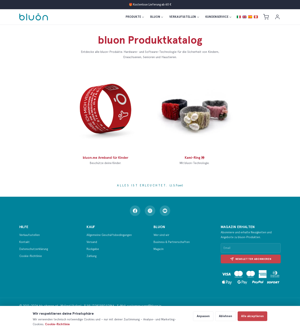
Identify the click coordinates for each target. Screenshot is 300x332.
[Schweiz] (256, 17)
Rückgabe (93, 249)
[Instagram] (150, 210)
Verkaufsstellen (182, 16)
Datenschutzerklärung (33, 249)
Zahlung (91, 256)
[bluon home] (33, 17)
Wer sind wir (161, 235)
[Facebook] (135, 210)
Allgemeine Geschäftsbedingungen (109, 235)
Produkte (133, 16)
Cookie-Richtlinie (30, 256)
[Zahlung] (251, 277)
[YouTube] (165, 210)
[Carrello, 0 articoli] (266, 17)
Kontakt (24, 242)
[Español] (250, 17)
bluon (155, 16)
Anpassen (203, 316)
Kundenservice (216, 16)
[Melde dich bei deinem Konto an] (277, 16)
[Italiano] (239, 17)
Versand (92, 242)
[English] (244, 17)
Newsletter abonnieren (253, 259)
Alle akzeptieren (252, 316)
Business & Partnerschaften (172, 242)
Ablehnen (225, 316)
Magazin (159, 249)
